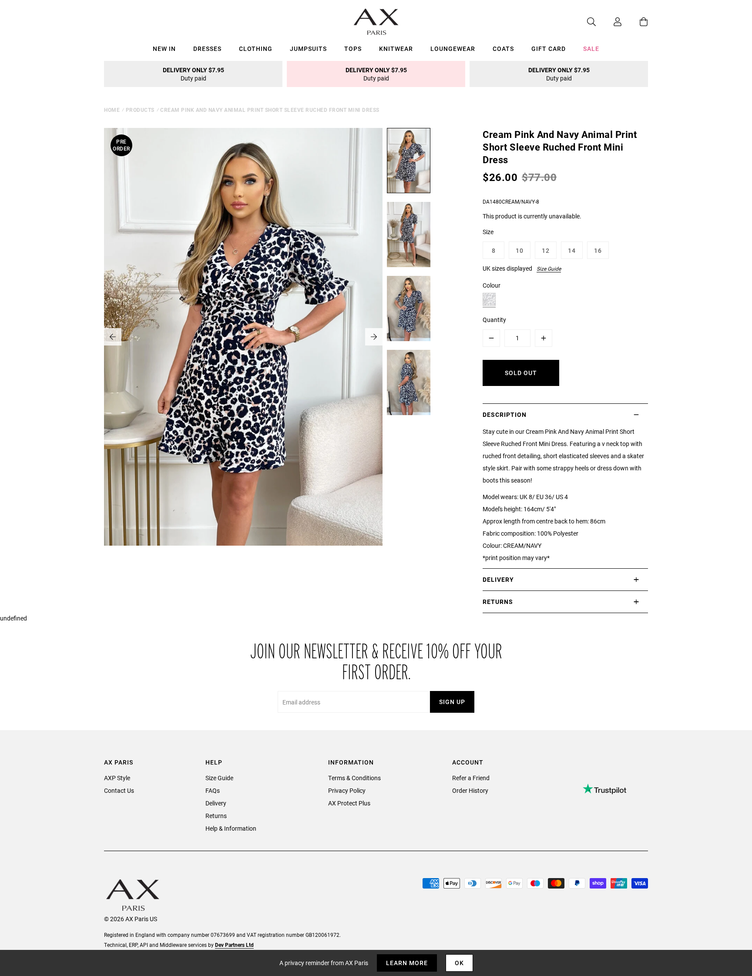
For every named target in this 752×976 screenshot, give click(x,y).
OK (459, 963)
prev (112, 336)
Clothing (255, 48)
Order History (470, 790)
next (374, 336)
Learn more (407, 963)
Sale (591, 48)
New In (164, 48)
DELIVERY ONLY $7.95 (193, 74)
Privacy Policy (347, 790)
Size (488, 232)
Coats (503, 48)
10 (520, 250)
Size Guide (549, 268)
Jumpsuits (308, 48)
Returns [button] (498, 601)
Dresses (207, 48)
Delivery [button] (498, 579)
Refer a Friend (471, 778)
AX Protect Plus (349, 803)
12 (546, 250)
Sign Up (452, 702)
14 (572, 250)
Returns (216, 816)
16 (598, 250)
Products (140, 109)
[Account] (609, 22)
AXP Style (117, 778)
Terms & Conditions (354, 778)
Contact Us (119, 790)
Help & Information (230, 828)
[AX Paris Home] (376, 22)
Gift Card (548, 48)
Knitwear (396, 48)
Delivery (215, 803)
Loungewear (452, 48)
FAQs (212, 790)
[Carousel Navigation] (243, 336)
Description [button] (505, 414)
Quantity (494, 319)
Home (112, 109)
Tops (353, 48)
